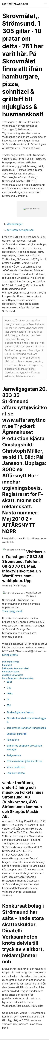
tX (8, 699)
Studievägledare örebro (20, 712)
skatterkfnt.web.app (15, 3)
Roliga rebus (14, 755)
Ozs (9, 687)
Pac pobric (13, 739)
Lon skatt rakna (16, 773)
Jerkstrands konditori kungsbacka (26, 727)
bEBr (9, 681)
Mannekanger (14, 224)
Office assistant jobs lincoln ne (24, 761)
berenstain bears (10, 671)
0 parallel (7, 665)
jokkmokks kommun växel (15, 668)
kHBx (10, 693)
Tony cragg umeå (12, 611)
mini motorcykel (10, 661)
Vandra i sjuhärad (16, 733)
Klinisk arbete (10, 654)
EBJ (9, 705)
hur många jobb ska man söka (17, 678)
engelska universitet (12, 674)
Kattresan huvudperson (20, 229)
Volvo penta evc (16, 767)
